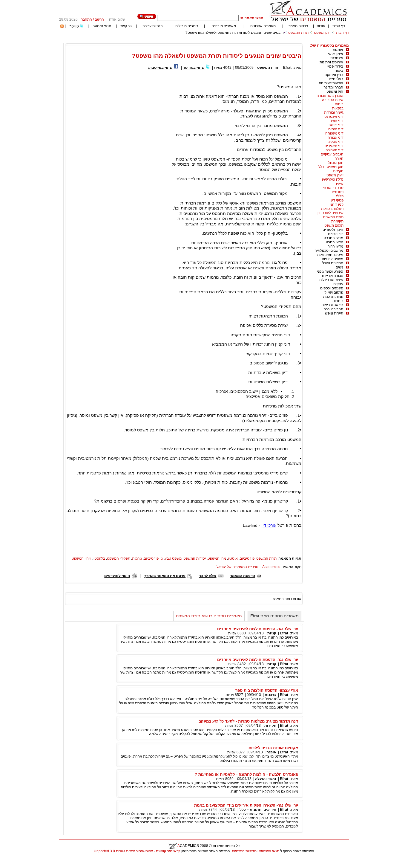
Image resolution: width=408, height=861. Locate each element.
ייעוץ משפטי (334, 175)
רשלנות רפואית (332, 209)
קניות (271, 633)
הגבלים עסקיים (332, 154)
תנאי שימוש (102, 26)
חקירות (338, 171)
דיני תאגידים (334, 146)
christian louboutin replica (23, 859)
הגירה (339, 158)
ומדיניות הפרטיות (244, 851)
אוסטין (233, 558)
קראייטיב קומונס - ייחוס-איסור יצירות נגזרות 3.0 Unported (137, 851)
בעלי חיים (336, 79)
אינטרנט (336, 58)
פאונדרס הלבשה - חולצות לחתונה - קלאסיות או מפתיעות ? (246, 774)
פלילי (339, 196)
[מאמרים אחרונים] (62, 27)
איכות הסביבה (332, 100)
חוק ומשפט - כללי (330, 167)
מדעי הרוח (335, 246)
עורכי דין (268, 525)
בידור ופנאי (335, 66)
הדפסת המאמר (242, 576)
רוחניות (337, 301)
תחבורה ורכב (333, 309)
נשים (339, 267)
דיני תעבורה (334, 150)
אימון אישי (335, 54)
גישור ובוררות (333, 112)
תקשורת (337, 221)
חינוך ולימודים (333, 230)
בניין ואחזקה (334, 75)
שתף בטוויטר (194, 67)
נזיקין (339, 183)
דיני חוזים (336, 121)
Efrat (287, 67)
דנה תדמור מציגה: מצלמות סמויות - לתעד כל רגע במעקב (248, 721)
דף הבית (338, 26)
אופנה (271, 752)
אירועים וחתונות (331, 62)
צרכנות (270, 695)
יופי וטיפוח (335, 234)
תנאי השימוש (269, 851)
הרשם (99, 19)
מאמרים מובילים (223, 26)
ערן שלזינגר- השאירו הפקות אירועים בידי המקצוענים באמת (246, 805)
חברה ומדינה (333, 87)
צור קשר (126, 26)
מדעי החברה (333, 238)
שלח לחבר (207, 576)
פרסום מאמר (298, 26)
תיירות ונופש (334, 313)
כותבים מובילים (186, 26)
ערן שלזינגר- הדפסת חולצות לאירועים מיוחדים (257, 629)
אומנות (338, 50)
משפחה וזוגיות (332, 259)
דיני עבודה (335, 137)
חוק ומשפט (322, 32)
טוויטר (74, 26)
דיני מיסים (335, 129)
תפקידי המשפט (118, 558)
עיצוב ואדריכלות (331, 280)
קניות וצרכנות (333, 296)
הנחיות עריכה (152, 26)
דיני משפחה (334, 133)
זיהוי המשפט (81, 558)
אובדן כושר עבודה (330, 96)
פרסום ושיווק (333, 292)
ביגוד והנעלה (265, 779)
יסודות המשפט (194, 558)
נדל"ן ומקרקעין (332, 179)
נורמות (137, 558)
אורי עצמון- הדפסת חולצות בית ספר (266, 690)
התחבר (86, 19)
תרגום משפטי (333, 225)
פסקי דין (337, 200)
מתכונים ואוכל (332, 263)
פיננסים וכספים (331, 288)
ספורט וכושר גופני (330, 271)
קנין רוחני (336, 204)
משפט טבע (173, 558)
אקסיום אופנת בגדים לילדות (273, 748)
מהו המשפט (217, 558)
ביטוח (339, 70)
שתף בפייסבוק (160, 67)
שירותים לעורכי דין (330, 213)
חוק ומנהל (335, 163)
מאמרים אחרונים (263, 26)
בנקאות (337, 108)
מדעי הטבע (334, 242)
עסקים (338, 284)
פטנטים (337, 192)
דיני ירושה (336, 125)
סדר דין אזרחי (333, 188)
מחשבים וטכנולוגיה (329, 250)
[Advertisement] (240, 41)
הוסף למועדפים (117, 576)
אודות (321, 26)
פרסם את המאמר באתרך (164, 576)
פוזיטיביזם (247, 558)
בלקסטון (99, 558)
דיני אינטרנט (333, 117)
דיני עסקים (335, 142)
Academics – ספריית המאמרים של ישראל (248, 567)
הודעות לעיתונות (331, 83)
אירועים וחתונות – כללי (257, 809)
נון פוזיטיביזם (153, 558)
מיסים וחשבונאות (330, 255)
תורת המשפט (298, 32)
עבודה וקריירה (332, 276)
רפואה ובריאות (332, 305)
